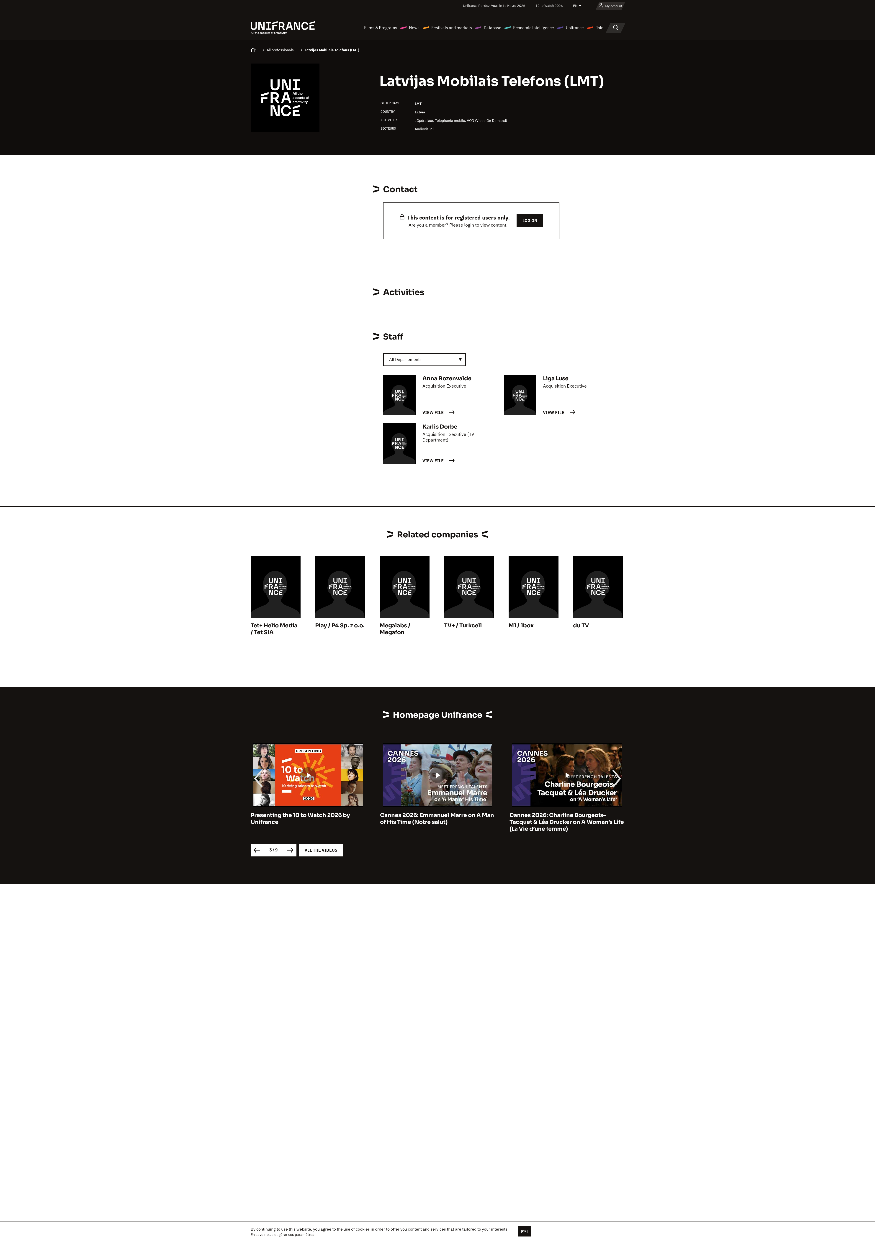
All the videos (321, 850)
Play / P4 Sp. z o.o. (340, 625)
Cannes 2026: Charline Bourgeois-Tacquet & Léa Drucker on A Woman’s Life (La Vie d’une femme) (437, 822)
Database (492, 27)
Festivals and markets (451, 27)
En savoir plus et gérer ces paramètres (282, 1234)
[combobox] (424, 359)
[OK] (524, 1231)
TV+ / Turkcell (463, 625)
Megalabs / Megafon (395, 629)
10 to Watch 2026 (549, 5)
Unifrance (575, 27)
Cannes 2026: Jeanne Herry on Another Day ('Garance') (564, 818)
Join (599, 27)
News (414, 27)
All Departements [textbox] (405, 359)
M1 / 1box (521, 625)
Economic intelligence (533, 27)
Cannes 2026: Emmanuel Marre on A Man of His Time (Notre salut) (308, 818)
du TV (581, 625)
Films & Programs (380, 27)
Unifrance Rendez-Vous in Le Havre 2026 (494, 5)
